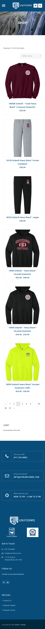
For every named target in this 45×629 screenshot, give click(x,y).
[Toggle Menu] (3, 5)
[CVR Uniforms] (22, 5)
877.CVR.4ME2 (20, 457)
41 (10, 408)
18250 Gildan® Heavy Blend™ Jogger (22, 217)
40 (6, 408)
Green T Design (20, 625)
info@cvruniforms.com (26, 477)
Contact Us (7, 600)
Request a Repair (9, 605)
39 (39, 404)
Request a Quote (9, 610)
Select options (22, 99)
